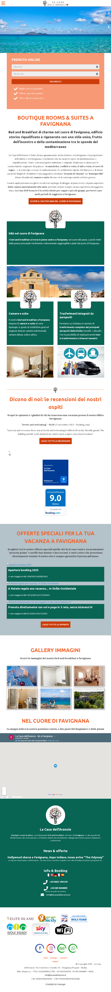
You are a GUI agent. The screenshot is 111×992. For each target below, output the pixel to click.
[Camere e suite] (30, 361)
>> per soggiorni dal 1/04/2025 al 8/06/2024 (27, 576)
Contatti (64, 958)
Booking (53, 958)
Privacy (55, 962)
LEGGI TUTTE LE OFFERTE (55, 624)
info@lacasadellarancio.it (58, 894)
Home (45, 958)
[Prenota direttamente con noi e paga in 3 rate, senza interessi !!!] (55, 602)
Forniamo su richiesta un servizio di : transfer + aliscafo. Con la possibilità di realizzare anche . (81, 331)
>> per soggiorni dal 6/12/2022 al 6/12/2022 (27, 613)
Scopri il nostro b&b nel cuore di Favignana (55, 201)
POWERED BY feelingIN (55, 984)
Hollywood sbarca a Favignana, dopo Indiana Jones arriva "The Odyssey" (55, 857)
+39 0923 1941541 (59, 882)
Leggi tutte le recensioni (55, 441)
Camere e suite (18, 313)
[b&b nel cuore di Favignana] (55, 281)
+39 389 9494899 (58, 888)
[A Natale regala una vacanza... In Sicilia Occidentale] (55, 583)
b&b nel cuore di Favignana (26, 233)
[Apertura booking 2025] (55, 565)
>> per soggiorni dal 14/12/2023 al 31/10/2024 (29, 595)
